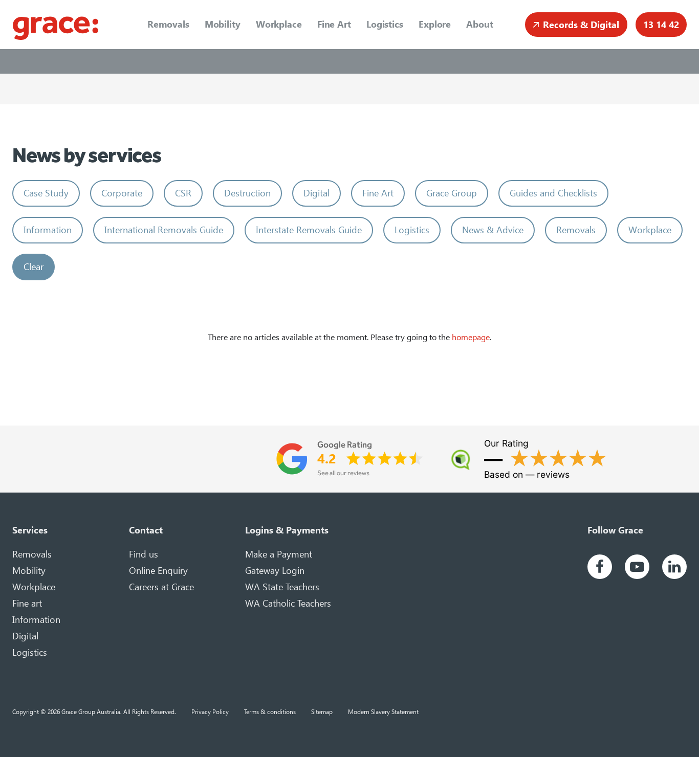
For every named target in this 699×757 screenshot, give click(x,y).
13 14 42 (661, 24)
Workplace (279, 24)
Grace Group (451, 193)
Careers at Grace (161, 587)
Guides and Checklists (553, 193)
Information (48, 230)
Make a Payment (278, 554)
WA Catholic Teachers (288, 603)
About (479, 24)
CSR (183, 193)
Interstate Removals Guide (309, 230)
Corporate (121, 193)
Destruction (247, 193)
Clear (33, 266)
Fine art (27, 603)
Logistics (384, 24)
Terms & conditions (270, 711)
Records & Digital (581, 24)
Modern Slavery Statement (383, 711)
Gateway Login (274, 570)
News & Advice (492, 230)
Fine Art (334, 24)
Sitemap (322, 711)
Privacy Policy (210, 711)
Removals (168, 24)
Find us (143, 554)
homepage (471, 337)
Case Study (46, 193)
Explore (435, 24)
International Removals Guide (163, 230)
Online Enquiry (158, 570)
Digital (316, 193)
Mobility (223, 24)
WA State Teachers (282, 587)
